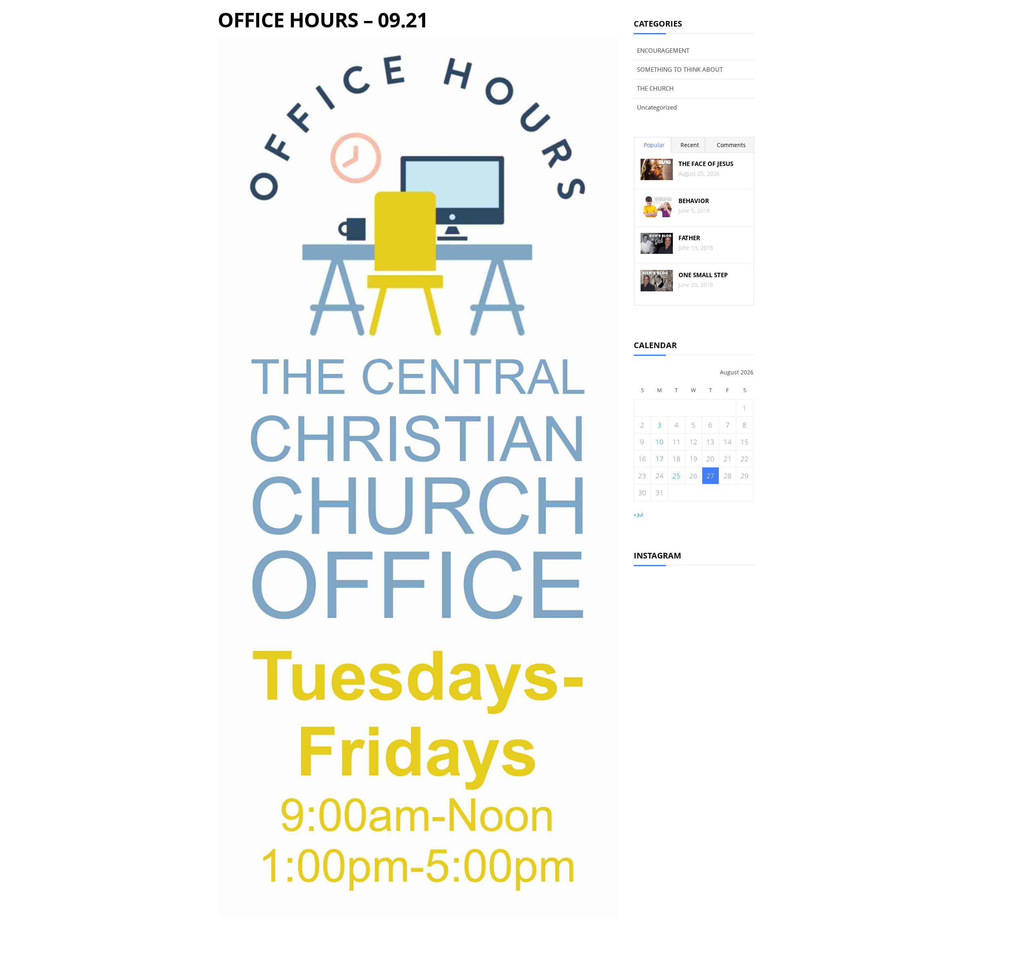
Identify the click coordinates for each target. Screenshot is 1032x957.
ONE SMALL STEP (703, 275)
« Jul (638, 514)
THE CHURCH (655, 88)
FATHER (689, 238)
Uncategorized (657, 107)
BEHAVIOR (693, 200)
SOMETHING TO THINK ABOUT (680, 69)
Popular (654, 145)
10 (659, 441)
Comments (731, 145)
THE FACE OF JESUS (705, 163)
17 (659, 458)
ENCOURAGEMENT (663, 50)
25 (676, 475)
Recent (689, 145)
